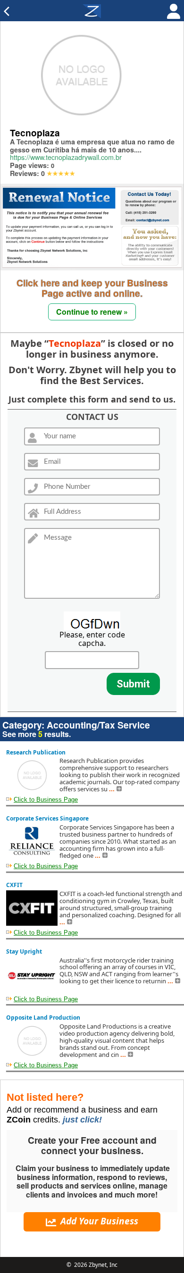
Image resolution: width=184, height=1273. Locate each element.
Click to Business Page (46, 799)
